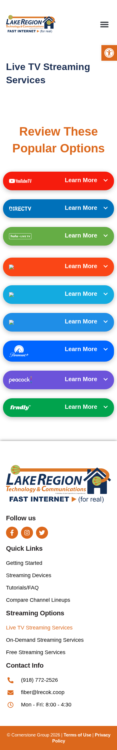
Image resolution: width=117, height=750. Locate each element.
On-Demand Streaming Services (45, 640)
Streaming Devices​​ (28, 575)
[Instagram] (27, 533)
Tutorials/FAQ (22, 588)
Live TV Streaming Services (39, 628)
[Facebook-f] (12, 533)
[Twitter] (42, 533)
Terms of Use (77, 734)
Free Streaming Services (35, 652)
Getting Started (24, 563)
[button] (109, 53)
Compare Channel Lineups (38, 600)
